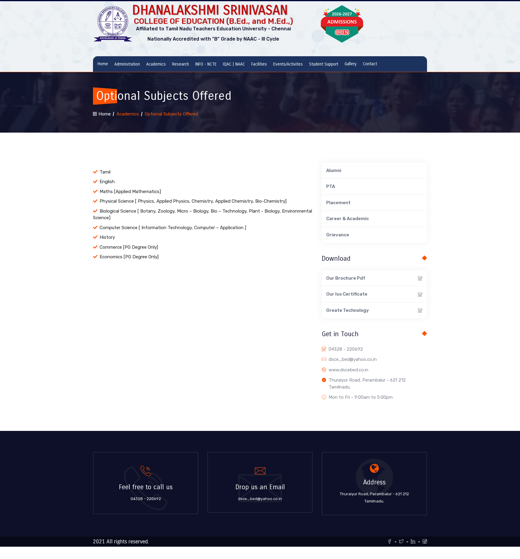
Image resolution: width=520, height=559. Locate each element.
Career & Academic (347, 218)
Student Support (323, 64)
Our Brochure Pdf (345, 278)
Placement (338, 202)
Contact (370, 63)
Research (180, 64)
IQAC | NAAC (234, 64)
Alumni (333, 170)
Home (103, 63)
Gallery (351, 63)
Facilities (259, 64)
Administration (127, 64)
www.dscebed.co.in (348, 370)
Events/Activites (288, 64)
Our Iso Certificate (346, 294)
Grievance (337, 235)
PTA (330, 186)
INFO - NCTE (206, 64)
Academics (156, 64)
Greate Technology (347, 310)
